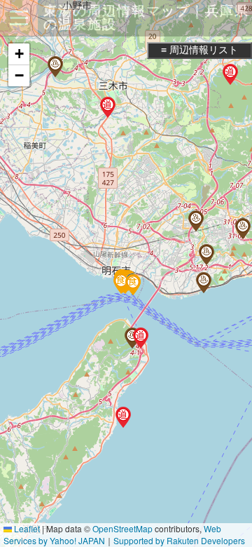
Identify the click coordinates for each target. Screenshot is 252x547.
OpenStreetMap (122, 528)
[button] (203, 282)
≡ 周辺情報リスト (199, 49)
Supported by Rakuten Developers (179, 540)
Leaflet (26, 528)
